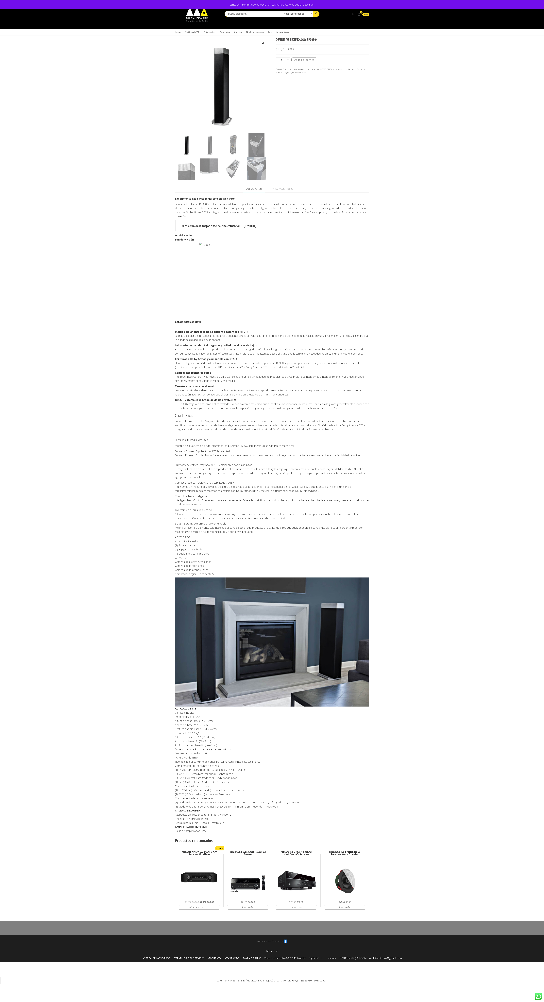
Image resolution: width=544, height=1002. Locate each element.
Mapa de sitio (252, 958)
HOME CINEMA (327, 69)
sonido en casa (299, 72)
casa (306, 69)
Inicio (178, 32)
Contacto (225, 32)
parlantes (349, 69)
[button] (263, 42)
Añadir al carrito (304, 59)
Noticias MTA (192, 32)
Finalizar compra (255, 32)
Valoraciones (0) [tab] (283, 188)
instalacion (339, 69)
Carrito (238, 32)
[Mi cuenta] (353, 14)
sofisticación (360, 69)
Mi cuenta (215, 958)
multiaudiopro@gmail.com (385, 958)
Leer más (247, 907)
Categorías (209, 32)
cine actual (314, 69)
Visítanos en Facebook (270, 941)
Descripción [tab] (254, 188)
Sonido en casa (290, 69)
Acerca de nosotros (278, 32)
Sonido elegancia (283, 72)
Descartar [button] (308, 4)
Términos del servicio (189, 958)
